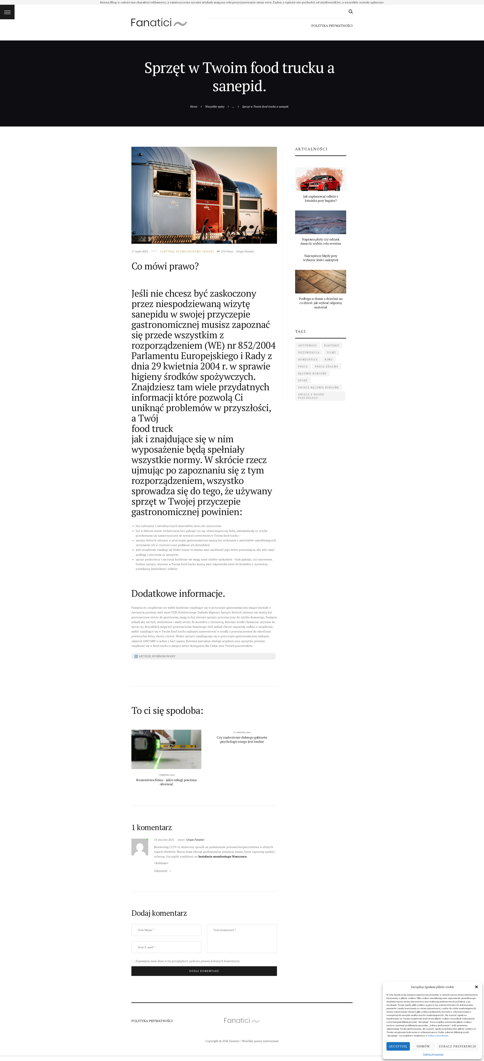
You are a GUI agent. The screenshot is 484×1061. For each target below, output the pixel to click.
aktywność (307, 345)
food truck (152, 428)
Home (193, 106)
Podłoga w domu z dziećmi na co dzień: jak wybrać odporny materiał (320, 302)
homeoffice (308, 359)
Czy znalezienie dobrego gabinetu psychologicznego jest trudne (242, 739)
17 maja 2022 (139, 251)
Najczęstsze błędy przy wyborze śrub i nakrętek (320, 258)
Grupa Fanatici (245, 251)
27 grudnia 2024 (242, 732)
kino (329, 359)
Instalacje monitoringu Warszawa (222, 856)
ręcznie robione (312, 373)
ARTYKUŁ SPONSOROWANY (181, 251)
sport (303, 380)
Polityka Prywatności (433, 1054)
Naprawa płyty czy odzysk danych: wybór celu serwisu (320, 241)
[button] (476, 987)
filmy (331, 352)
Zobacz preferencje (457, 1046)
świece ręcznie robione (318, 387)
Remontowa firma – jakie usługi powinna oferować (166, 782)
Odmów (423, 1046)
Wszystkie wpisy (214, 106)
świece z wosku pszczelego (311, 396)
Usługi (209, 251)
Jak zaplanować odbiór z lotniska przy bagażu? (320, 198)
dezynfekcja (309, 352)
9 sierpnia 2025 (166, 775)
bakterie (331, 345)
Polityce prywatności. (438, 1035)
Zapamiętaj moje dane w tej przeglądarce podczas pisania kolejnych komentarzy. (187, 961)
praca (303, 366)
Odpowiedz (161, 871)
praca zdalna (326, 366)
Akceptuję (398, 1046)
